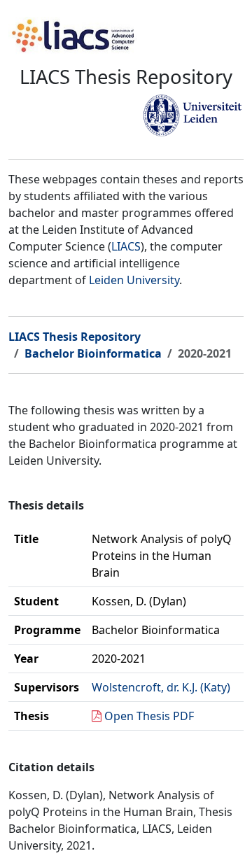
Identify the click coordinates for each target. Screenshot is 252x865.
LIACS (126, 246)
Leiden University (134, 280)
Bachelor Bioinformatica (93, 353)
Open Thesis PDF (149, 716)
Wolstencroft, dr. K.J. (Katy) (161, 687)
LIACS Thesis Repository (74, 336)
